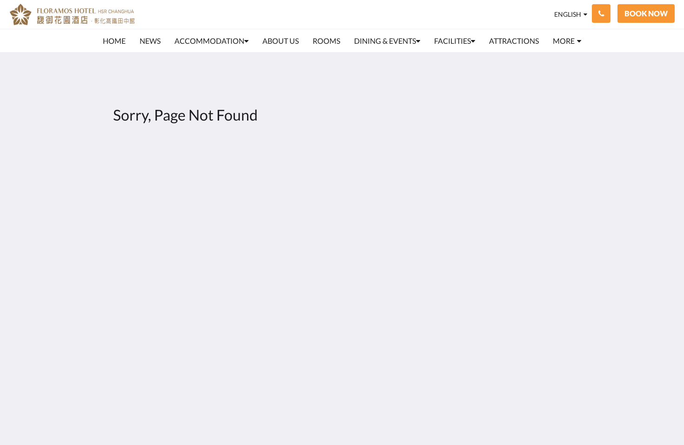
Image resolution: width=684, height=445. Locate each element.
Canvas (568, 250)
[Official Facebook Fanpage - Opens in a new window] (545, 177)
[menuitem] (114, 41)
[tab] (301, 156)
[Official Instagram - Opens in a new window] (571, 177)
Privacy (277, 171)
